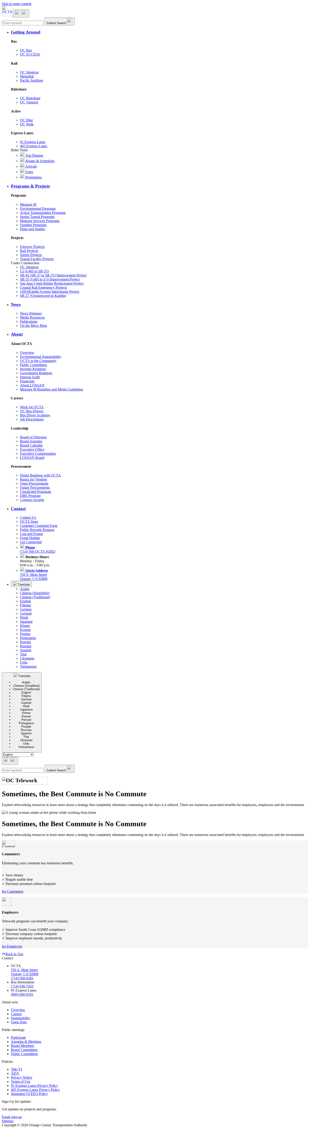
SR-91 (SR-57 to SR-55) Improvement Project (53, 275)
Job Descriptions (32, 419)
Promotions (33, 177)
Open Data (19, 1022)
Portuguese (28, 638)
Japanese (26, 621)
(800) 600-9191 (22, 994)
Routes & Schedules (39, 161)
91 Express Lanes (32, 142)
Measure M (28, 204)
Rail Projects (29, 251)
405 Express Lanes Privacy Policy (35, 1090)
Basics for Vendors (33, 479)
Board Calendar (31, 445)
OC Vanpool (29, 102)
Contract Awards (32, 500)
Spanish (25, 650)
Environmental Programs (38, 208)
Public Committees (33, 365)
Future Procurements (35, 487)
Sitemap (7, 1121)
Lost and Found (31, 534)
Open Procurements (34, 483)
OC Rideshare (30, 98)
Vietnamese (28, 666)
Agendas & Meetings (26, 1041)
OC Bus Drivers (31, 411)
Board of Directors (33, 437)
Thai (23, 654)
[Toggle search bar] (10, 761)
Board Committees (24, 1050)
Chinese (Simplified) (34, 593)
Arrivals (31, 166)
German (26, 609)
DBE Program (30, 496)
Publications (28, 321)
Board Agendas (31, 441)
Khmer (25, 626)
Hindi (24, 617)
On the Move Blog (33, 325)
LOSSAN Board (32, 457)
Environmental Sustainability (40, 357)
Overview (27, 352)
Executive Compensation (38, 453)
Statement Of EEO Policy (29, 1094)
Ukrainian (27, 658)
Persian (25, 634)
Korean (25, 630)
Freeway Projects (32, 247)
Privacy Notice (21, 1077)
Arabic (25, 589)
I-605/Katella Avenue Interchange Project (49, 291)
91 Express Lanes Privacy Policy (34, 1085)
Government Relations (36, 373)
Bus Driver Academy (35, 415)
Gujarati (26, 613)
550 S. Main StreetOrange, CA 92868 (34, 575)
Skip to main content (16, 4)
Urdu (23, 662)
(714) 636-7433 (22, 986)
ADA (15, 1073)
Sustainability (20, 1018)
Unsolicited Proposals (35, 492)
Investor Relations (33, 369)
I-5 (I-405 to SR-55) (34, 271)
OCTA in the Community (38, 361)
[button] (159, 32)
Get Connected (31, 542)
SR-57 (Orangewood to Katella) (43, 296)
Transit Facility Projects (37, 259)
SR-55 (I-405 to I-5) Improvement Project (50, 279)
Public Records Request (37, 530)
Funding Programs (33, 225)
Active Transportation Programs (43, 213)
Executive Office (32, 449)
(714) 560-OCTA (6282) (37, 549)
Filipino (25, 605)
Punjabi (25, 642)
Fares (29, 172)
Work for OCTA (32, 407)
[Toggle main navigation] (21, 13)
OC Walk (27, 124)
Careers (16, 1014)
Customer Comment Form (38, 526)
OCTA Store (29, 521)
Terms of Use (20, 1081)
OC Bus (26, 50)
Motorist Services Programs (39, 221)
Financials (27, 381)
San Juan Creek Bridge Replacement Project (52, 283)
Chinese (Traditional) (35, 597)
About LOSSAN (32, 385)
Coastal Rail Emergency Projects (43, 287)
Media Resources (32, 317)
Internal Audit (30, 377)
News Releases (31, 313)
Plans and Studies (32, 229)
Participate (18, 1037)
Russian (25, 646)
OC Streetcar (29, 72)
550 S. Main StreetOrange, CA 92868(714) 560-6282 (24, 974)
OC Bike (26, 120)
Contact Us (28, 517)
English (25, 601)
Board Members (22, 1046)
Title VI (16, 1069)
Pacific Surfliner (31, 80)
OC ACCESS (30, 54)
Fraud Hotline (30, 538)
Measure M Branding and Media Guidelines (51, 389)
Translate (23, 584)
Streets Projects (31, 255)
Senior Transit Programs (37, 217)
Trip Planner (34, 155)
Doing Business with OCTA (40, 475)
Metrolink (27, 76)
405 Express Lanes (33, 146)
